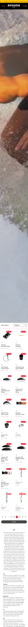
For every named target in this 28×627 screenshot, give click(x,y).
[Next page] (25, 517)
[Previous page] (2, 517)
